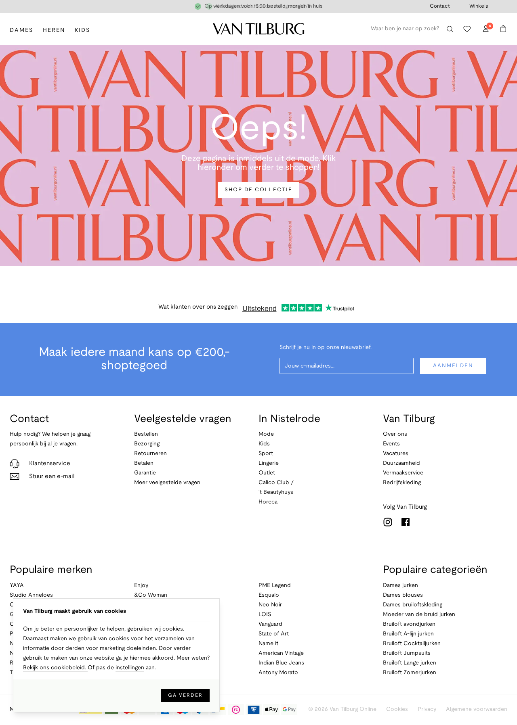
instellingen (130, 668)
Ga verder (185, 695)
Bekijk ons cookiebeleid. (55, 668)
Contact (440, 6)
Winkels (478, 6)
